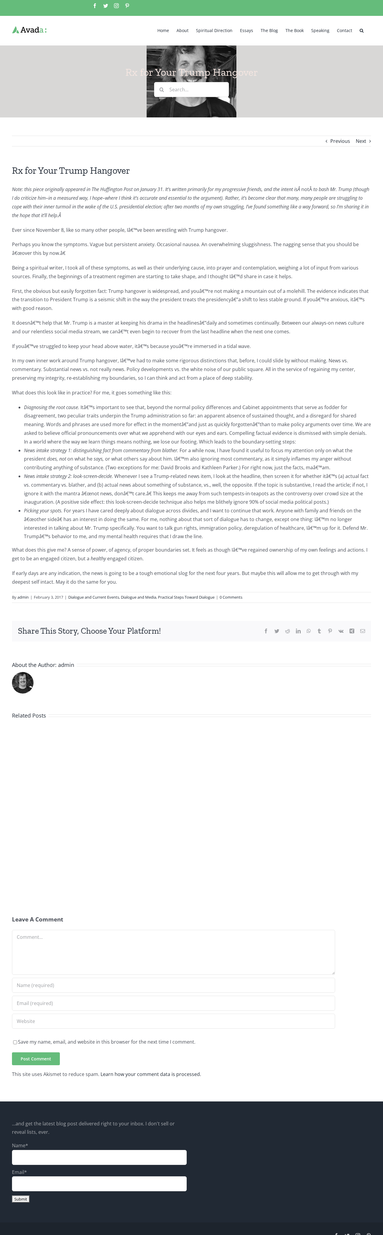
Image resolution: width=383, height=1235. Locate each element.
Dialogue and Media (138, 597)
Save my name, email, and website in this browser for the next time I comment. (106, 1042)
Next (361, 141)
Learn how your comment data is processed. (151, 1074)
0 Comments (231, 597)
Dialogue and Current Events (93, 597)
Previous (340, 141)
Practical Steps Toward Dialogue (186, 597)
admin (23, 597)
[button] (362, 30)
